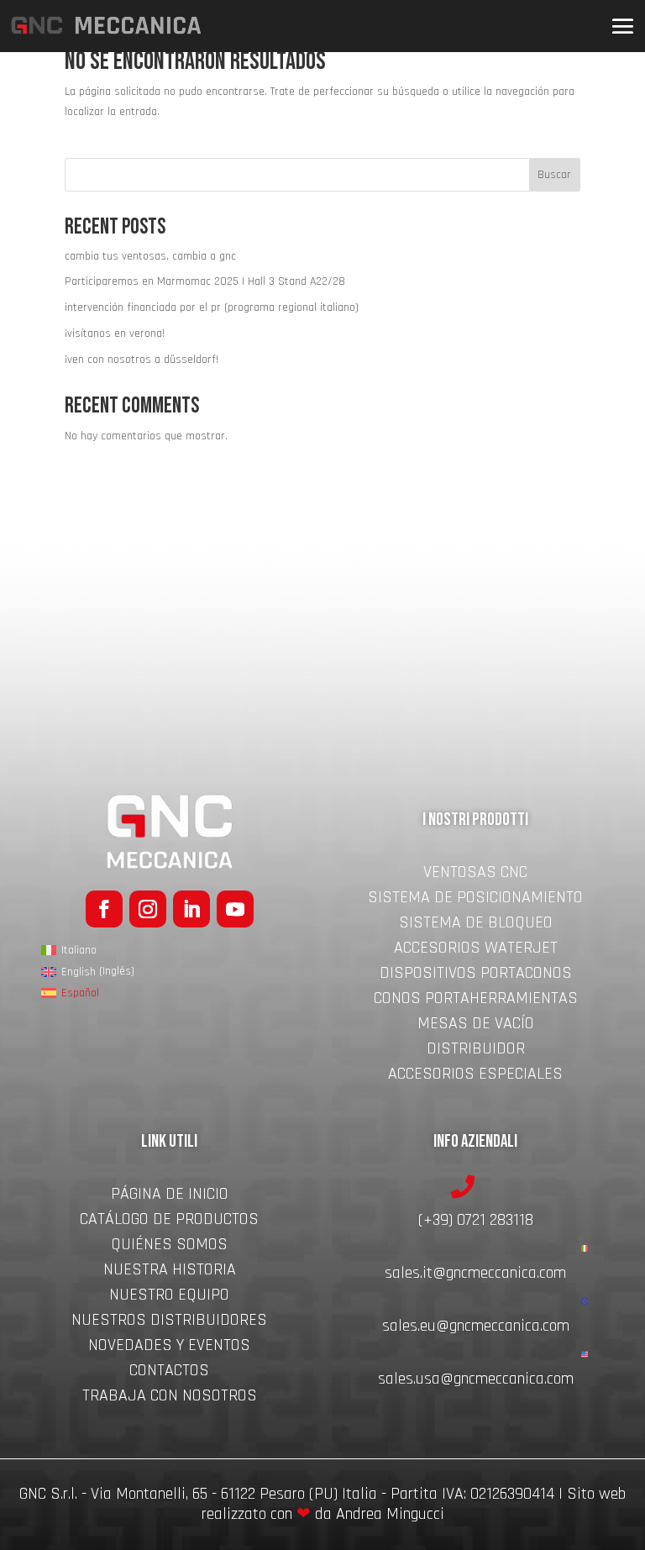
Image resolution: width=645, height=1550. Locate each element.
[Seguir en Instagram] (147, 909)
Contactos (169, 1372)
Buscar (554, 174)
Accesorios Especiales (475, 1076)
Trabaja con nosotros (169, 1398)
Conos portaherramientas (476, 1000)
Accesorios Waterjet (476, 950)
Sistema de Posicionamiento (475, 899)
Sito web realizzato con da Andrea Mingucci (414, 1504)
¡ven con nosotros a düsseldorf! (141, 359)
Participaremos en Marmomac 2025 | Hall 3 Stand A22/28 (205, 281)
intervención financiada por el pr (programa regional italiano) (212, 307)
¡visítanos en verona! (115, 333)
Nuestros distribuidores (169, 1322)
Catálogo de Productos (169, 1221)
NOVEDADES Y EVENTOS (169, 1347)
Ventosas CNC (475, 874)
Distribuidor (476, 1051)
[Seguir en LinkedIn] (191, 909)
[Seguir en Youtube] (235, 909)
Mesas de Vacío (475, 1025)
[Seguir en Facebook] (104, 909)
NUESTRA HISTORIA (169, 1272)
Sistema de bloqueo (476, 925)
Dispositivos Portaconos (476, 975)
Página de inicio (169, 1196)
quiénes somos (169, 1246)
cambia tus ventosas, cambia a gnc (150, 256)
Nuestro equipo (169, 1297)
